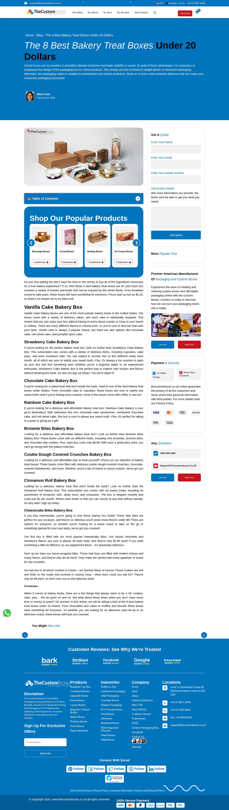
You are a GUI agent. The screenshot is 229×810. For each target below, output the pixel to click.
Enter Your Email (161, 157)
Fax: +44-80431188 (181, 717)
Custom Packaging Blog (145, 727)
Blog (40, 35)
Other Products (141, 12)
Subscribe (45, 753)
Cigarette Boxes (79, 696)
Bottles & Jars (108, 687)
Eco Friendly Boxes (112, 709)
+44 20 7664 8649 (180, 710)
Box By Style (123, 12)
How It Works (139, 709)
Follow (78, 768)
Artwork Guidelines (142, 700)
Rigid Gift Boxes (79, 730)
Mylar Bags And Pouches (109, 729)
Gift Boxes (106, 718)
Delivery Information (122, 790)
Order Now (189, 345)
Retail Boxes (108, 735)
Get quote (176, 235)
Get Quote (185, 13)
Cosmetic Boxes (110, 700)
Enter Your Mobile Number (167, 173)
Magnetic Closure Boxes (80, 711)
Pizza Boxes (77, 726)
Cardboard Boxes (80, 691)
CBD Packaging (110, 696)
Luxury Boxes (77, 705)
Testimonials (139, 718)
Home (29, 35)
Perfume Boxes (78, 721)
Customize (40, 262)
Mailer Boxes (77, 717)
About (135, 696)
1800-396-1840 (167, 453)
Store (135, 691)
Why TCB (137, 705)
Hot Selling (77, 12)
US (161, 3)
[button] (83, 2)
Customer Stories (141, 714)
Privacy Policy (101, 790)
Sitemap (136, 747)
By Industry (93, 12)
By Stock (107, 12)
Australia (172, 3)
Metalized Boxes (110, 723)
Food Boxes (107, 714)
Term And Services (80, 790)
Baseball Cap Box (80, 687)
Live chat (162, 345)
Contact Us (138, 736)
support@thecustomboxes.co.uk (45, 3)
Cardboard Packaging (113, 691)
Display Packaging (111, 705)
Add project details (162, 188)
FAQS (135, 723)
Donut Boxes (77, 700)
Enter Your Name (161, 142)
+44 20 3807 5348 (196, 3)
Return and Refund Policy (149, 790)
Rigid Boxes (107, 739)
